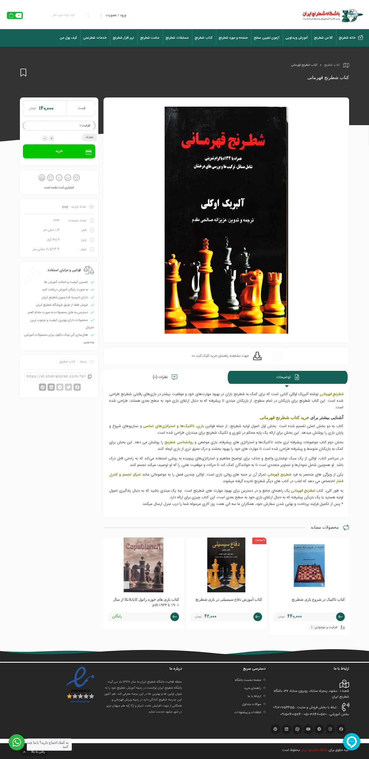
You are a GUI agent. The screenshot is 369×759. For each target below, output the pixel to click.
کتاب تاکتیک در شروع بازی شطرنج (318, 599)
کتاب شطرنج (332, 65)
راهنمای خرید (252, 688)
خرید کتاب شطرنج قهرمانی (284, 417)
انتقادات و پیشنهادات (247, 712)
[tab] (287, 377)
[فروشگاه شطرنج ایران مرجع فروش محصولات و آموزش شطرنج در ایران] (332, 15)
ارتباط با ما (254, 696)
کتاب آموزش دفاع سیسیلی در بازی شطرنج (228, 599)
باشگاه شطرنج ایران (314, 750)
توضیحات (284, 377)
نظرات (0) (161, 377)
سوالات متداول (251, 704)
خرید (59, 151)
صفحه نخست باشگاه (248, 680)
